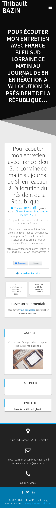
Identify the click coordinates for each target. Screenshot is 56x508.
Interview (25, 273)
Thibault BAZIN (14, 7)
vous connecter (27, 309)
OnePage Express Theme (36, 503)
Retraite (35, 273)
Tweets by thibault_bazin (28, 409)
